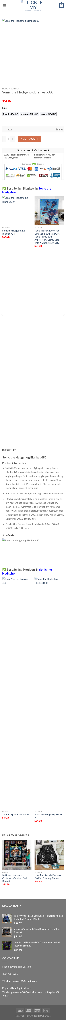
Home (5, 88)
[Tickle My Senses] (33, 5)
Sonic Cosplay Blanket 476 (15, 814)
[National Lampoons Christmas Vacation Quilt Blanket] (16, 855)
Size (4, 108)
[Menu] (4, 5)
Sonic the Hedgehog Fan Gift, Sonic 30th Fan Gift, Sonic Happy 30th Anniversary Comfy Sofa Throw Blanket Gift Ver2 (47, 236)
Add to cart (29, 138)
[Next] (63, 320)
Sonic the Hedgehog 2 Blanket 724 (13, 232)
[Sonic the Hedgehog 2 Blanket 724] (16, 210)
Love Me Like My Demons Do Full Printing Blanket (48, 876)
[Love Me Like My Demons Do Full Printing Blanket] (49, 855)
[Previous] (2, 320)
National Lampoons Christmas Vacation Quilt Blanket (15, 878)
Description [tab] (9, 450)
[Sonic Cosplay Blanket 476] (16, 693)
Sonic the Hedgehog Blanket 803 (49, 816)
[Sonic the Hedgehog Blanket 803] (49, 693)
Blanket (15, 88)
